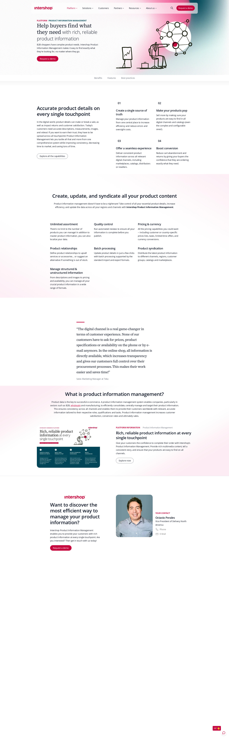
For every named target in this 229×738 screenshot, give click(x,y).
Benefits (98, 78)
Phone (163, 529)
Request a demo (185, 8)
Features (111, 78)
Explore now (125, 460)
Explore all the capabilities (52, 156)
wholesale (76, 405)
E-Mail (163, 533)
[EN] (43, 8)
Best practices (128, 78)
